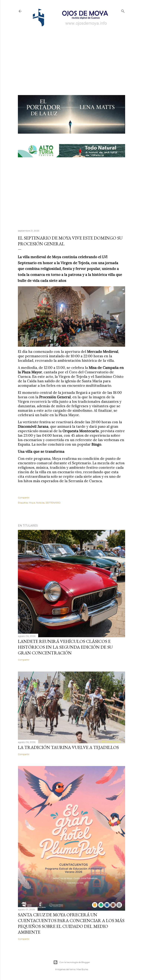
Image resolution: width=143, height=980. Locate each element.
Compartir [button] (23, 497)
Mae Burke (82, 969)
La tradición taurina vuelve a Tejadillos (68, 747)
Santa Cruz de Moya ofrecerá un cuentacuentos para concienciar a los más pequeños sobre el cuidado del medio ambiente (71, 923)
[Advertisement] (71, 55)
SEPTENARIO (53, 502)
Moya (32, 502)
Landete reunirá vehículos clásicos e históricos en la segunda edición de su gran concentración (65, 647)
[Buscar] (123, 10)
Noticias (40, 502)
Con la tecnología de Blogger (74, 962)
